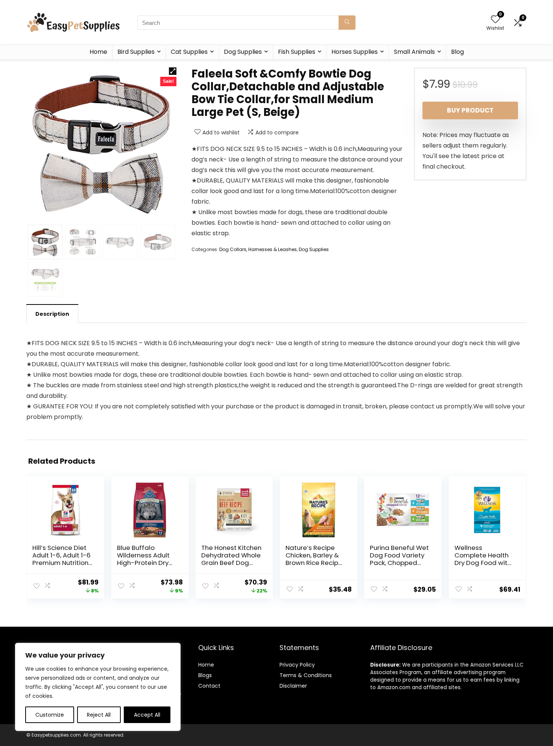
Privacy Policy (297, 664)
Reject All (99, 715)
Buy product (470, 110)
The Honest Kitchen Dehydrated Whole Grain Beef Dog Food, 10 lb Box (231, 559)
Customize (49, 715)
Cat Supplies (189, 51)
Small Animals (414, 51)
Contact (209, 686)
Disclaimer (293, 686)
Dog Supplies (243, 51)
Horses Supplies (354, 51)
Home (98, 51)
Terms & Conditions (306, 675)
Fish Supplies (296, 51)
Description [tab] (52, 314)
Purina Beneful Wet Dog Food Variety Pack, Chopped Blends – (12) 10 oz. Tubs (399, 562)
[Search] (347, 22)
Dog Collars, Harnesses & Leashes (258, 249)
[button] (172, 71)
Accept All (147, 715)
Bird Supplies (136, 51)
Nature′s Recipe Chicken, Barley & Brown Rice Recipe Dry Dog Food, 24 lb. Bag (314, 562)
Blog (457, 51)
